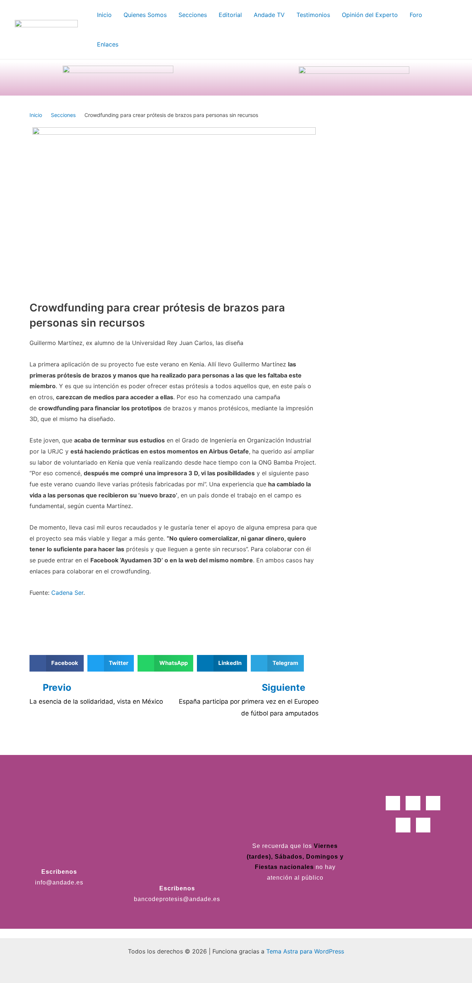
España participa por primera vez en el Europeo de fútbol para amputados (249, 707)
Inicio (36, 115)
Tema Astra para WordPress (305, 951)
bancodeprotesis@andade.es (177, 899)
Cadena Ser (67, 592)
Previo (57, 687)
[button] (57, 663)
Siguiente (285, 687)
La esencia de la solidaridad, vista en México (96, 701)
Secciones (63, 115)
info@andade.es (59, 882)
